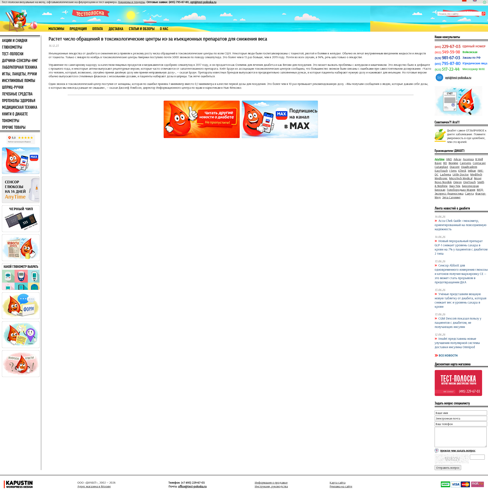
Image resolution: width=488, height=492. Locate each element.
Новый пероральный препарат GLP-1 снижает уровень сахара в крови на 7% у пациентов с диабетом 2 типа (461, 247)
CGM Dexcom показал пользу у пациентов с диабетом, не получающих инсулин (458, 322)
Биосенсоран (470, 186)
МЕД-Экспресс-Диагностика (459, 191)
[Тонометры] (20, 121)
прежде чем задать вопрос (457, 450)
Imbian (472, 170)
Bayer (438, 163)
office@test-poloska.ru (192, 486)
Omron (457, 182)
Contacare (479, 163)
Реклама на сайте (341, 486)
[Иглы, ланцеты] (20, 74)
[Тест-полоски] (20, 54)
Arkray (457, 159)
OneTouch (469, 182)
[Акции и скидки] (20, 41)
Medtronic (441, 178)
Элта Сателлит (451, 197)
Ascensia (468, 159)
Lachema (445, 174)
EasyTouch (441, 170)
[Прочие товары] (20, 128)
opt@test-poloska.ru (203, 2)
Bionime (453, 163)
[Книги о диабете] (20, 114)
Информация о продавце (271, 482)
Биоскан (440, 190)
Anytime (440, 159)
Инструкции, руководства (271, 486)
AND (449, 159)
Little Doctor (461, 174)
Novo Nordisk (443, 182)
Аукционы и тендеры (131, 2)
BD (445, 163)
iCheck (462, 170)
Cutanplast (441, 167)
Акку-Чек (454, 186)
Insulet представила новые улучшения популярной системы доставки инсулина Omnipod (457, 342)
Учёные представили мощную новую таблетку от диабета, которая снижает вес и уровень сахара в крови (460, 300)
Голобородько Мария (461, 190)
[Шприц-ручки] (20, 87)
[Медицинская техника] (20, 108)
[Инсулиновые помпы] (20, 81)
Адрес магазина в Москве (94, 486)
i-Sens (453, 170)
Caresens (465, 163)
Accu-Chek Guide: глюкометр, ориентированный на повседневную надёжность (460, 224)
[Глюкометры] (20, 47)
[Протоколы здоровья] (20, 101)
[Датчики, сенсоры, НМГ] (20, 61)
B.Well (479, 159)
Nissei (477, 178)
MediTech (476, 174)
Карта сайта (337, 482)
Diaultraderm (469, 167)
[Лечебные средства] (20, 94)
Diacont (455, 167)
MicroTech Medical (460, 178)
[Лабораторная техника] (20, 67)
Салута (469, 193)
